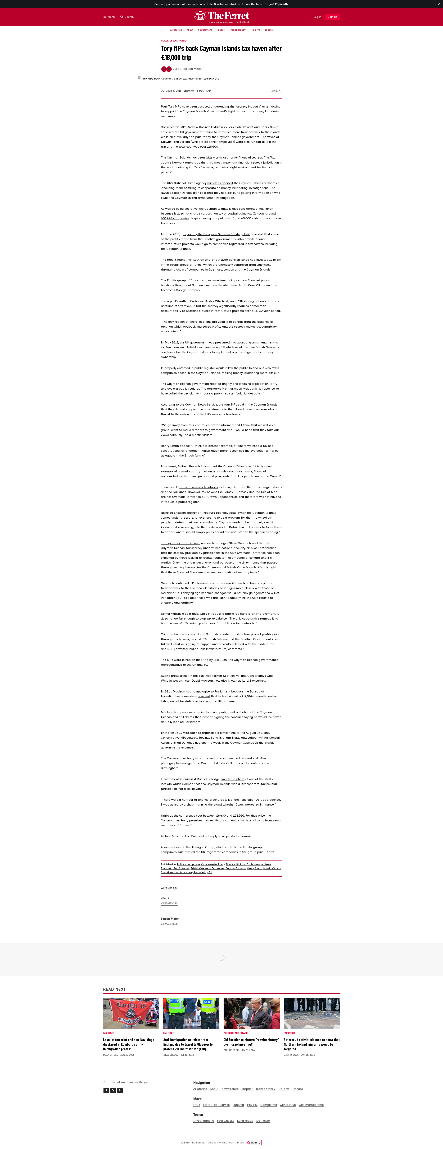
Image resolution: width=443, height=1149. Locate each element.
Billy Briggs (110, 1055)
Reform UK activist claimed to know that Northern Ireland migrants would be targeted (312, 1044)
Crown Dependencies (222, 497)
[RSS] (120, 1090)
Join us (332, 16)
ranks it (190, 162)
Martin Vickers (272, 868)
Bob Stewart (181, 868)
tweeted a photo (233, 779)
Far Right (108, 1033)
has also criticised (220, 183)
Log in (317, 16)
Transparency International (180, 543)
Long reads (245, 1120)
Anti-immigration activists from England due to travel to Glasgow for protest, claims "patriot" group (188, 1044)
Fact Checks (225, 1120)
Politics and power (174, 41)
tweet (172, 466)
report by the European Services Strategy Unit (216, 234)
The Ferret (197, 1142)
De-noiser (263, 1120)
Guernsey (241, 492)
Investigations (203, 1120)
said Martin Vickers (198, 435)
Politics (240, 864)
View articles (169, 903)
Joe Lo (177, 69)
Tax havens (253, 864)
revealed (204, 696)
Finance (230, 864)
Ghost (229, 1142)
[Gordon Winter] (169, 69)
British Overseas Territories (198, 487)
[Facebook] (106, 1090)
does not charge (188, 213)
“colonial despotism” (250, 393)
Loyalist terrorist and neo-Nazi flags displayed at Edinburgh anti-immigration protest (128, 1044)
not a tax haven (189, 788)
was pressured (219, 342)
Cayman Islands (235, 868)
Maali (240, 1142)
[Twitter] (113, 1090)
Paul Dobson (231, 1050)
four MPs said (234, 404)
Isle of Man (269, 492)
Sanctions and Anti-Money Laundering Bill (186, 872)
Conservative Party (212, 864)
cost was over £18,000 (202, 146)
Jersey (228, 492)
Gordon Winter (193, 69)
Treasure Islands (214, 512)
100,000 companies (175, 218)
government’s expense (177, 747)
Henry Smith (254, 868)
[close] (439, 4)
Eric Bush (220, 660)
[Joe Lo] (164, 69)
